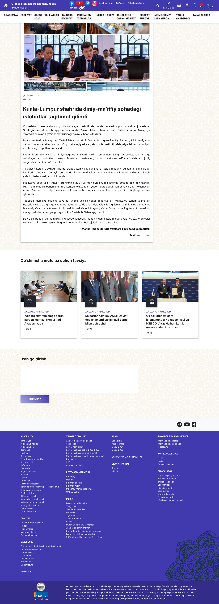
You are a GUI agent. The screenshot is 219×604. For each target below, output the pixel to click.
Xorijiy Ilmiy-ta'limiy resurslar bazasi (83, 531)
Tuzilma (24, 453)
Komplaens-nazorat (30, 511)
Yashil (160, 458)
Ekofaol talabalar (166, 464)
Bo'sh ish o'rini (106, 3)
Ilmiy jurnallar (27, 529)
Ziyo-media (71, 515)
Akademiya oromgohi (31, 490)
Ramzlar (73, 8)
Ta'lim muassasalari (30, 484)
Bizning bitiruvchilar (30, 505)
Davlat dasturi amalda (76, 503)
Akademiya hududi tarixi (32, 499)
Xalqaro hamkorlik (75, 518)
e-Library (70, 476)
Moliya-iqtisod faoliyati (32, 522)
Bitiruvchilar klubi (29, 496)
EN (201, 6)
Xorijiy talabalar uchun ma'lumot (81, 453)
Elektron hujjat (73, 486)
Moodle (69, 480)
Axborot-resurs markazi (32, 502)
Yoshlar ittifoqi (28, 493)
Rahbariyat (26, 441)
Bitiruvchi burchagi (167, 478)
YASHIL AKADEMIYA (183, 17)
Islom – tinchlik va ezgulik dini (80, 534)
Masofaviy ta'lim (28, 532)
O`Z (188, 6)
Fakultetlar (26, 468)
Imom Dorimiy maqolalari (169, 444)
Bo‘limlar (25, 474)
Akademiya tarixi (29, 447)
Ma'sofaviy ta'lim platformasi (80, 489)
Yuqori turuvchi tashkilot (32, 459)
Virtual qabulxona (135, 3)
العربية (210, 6)
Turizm (115, 468)
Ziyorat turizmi (145, 17)
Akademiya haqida (29, 444)
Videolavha (163, 447)
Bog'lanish (120, 3)
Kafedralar (25, 465)
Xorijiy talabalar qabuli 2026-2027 (82, 450)
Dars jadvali (163, 491)
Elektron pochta (74, 483)
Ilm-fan (24, 526)
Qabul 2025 (117, 450)
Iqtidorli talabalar (166, 482)
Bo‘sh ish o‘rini (27, 462)
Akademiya (11, 15)
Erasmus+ (71, 459)
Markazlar (25, 480)
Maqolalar (71, 512)
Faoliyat (26, 15)
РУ (195, 6)
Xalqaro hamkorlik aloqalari (79, 441)
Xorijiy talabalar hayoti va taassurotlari (85, 456)
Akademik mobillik (75, 465)
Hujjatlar (52, 15)
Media (100, 15)
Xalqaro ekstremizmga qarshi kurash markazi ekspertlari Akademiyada (44, 319)
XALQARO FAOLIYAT (67, 17)
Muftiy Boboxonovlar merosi (80, 525)
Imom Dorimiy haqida (168, 441)
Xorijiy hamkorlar (74, 447)
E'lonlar (69, 522)
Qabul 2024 (117, 447)
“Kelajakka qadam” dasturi (170, 500)
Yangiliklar (71, 444)
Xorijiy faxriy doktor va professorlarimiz (40, 487)
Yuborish (34, 399)
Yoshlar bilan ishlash (76, 509)
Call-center (26, 555)
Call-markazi (164, 485)
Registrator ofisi (28, 471)
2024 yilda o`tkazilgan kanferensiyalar (84, 537)
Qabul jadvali (27, 508)
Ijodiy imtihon (27, 558)
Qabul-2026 (26, 552)
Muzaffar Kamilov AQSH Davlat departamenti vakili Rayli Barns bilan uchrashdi (106, 319)
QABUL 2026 (38, 17)
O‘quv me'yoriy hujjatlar (169, 475)
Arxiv (110, 15)
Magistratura (27, 565)
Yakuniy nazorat (165, 497)
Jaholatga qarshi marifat (126, 17)
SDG (68, 462)
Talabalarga (201, 15)
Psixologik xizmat (29, 535)
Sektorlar (25, 477)
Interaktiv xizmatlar (84, 17)
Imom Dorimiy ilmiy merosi (162, 17)
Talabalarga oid (165, 488)
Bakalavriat (26, 561)
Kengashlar (26, 456)
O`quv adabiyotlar (166, 494)
